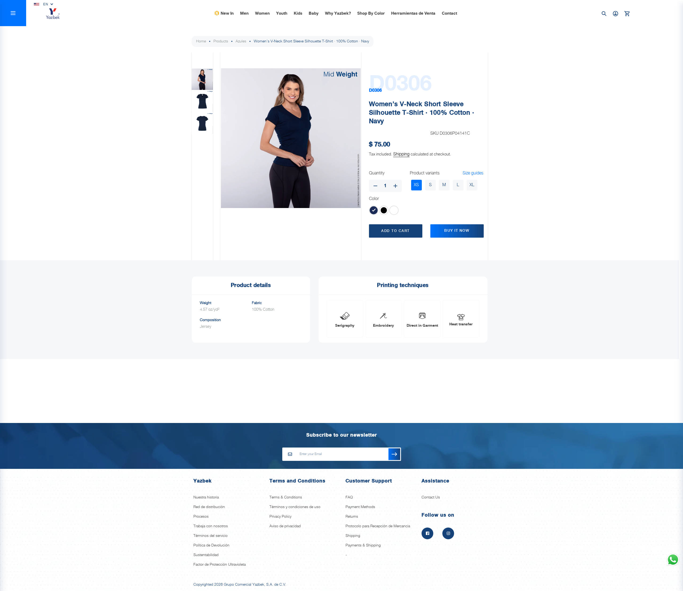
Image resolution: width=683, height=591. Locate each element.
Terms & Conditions (285, 497)
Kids (298, 13)
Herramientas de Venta (413, 13)
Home (201, 41)
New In (227, 13)
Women (262, 13)
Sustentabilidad (206, 555)
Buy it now (456, 231)
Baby (314, 13)
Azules (241, 41)
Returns (352, 516)
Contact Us (431, 497)
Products (220, 41)
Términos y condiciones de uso (294, 507)
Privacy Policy (280, 516)
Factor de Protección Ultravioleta (219, 564)
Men (244, 13)
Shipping (401, 154)
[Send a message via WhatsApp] (673, 559)
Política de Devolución (211, 545)
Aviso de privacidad (285, 526)
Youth (281, 13)
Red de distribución (209, 507)
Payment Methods (360, 507)
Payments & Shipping (363, 545)
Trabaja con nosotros (210, 526)
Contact (449, 13)
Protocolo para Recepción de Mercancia (378, 526)
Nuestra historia (206, 497)
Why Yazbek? (338, 13)
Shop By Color (371, 13)
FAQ (349, 497)
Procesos (201, 516)
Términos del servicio (210, 536)
